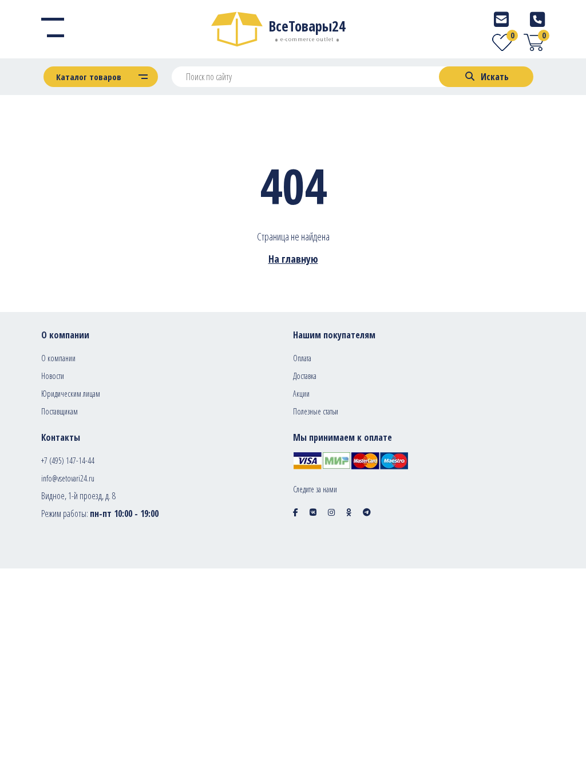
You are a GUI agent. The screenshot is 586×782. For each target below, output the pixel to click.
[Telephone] (537, 19)
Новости (52, 375)
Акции (301, 393)
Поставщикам (59, 411)
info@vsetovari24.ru (67, 478)
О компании (58, 358)
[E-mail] (501, 19)
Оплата (302, 358)
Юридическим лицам (70, 393)
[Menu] (52, 29)
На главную (293, 259)
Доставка (304, 375)
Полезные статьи (315, 411)
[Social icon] (295, 512)
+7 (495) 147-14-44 (67, 460)
